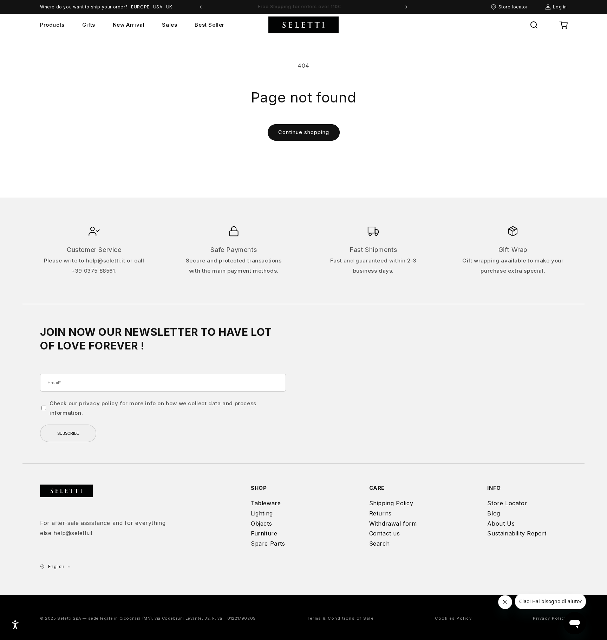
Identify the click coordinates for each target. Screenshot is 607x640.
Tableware (266, 503)
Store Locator (507, 503)
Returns (380, 513)
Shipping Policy (391, 503)
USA (158, 6)
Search (379, 543)
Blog (493, 513)
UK (169, 6)
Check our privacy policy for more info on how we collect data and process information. (153, 408)
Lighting (262, 513)
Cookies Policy (453, 618)
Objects (261, 523)
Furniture (264, 533)
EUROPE (140, 6)
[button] (534, 25)
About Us (501, 523)
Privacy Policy (550, 618)
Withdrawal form (393, 523)
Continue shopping (303, 132)
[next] (406, 7)
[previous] (200, 7)
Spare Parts (268, 543)
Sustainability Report (517, 533)
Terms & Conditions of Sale (340, 618)
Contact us (384, 533)
